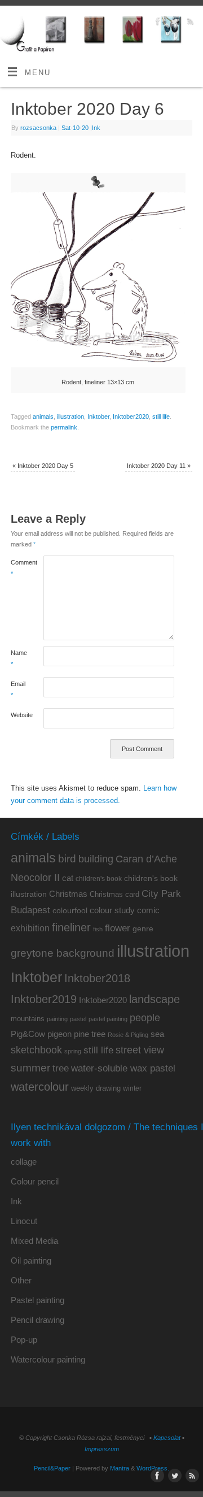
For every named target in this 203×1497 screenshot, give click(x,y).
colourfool (69, 910)
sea (157, 1034)
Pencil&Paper (52, 1468)
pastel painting (108, 1019)
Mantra (119, 1468)
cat (67, 878)
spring (72, 1051)
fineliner (71, 927)
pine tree (89, 1034)
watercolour (40, 1087)
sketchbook (36, 1050)
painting (57, 1019)
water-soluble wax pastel (123, 1068)
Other (21, 1280)
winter (132, 1088)
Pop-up (24, 1339)
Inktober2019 (44, 998)
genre (143, 928)
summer (30, 1068)
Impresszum (102, 1449)
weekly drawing (96, 1088)
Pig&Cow (28, 1034)
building (95, 859)
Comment (19, 567)
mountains (28, 1018)
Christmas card (114, 894)
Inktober (98, 416)
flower (117, 928)
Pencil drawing (37, 1320)
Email (18, 689)
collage (24, 1161)
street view (140, 1050)
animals (43, 416)
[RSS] (189, 23)
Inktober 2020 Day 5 (42, 465)
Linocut (24, 1221)
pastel (78, 1019)
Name (19, 658)
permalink (64, 427)
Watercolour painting (48, 1359)
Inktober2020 (131, 416)
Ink (96, 127)
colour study (112, 910)
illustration (70, 416)
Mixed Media (34, 1241)
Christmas (68, 894)
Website (19, 714)
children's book (99, 879)
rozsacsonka (38, 127)
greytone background (62, 953)
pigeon (59, 1034)
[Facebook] (156, 23)
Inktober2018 (97, 978)
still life (161, 416)
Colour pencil (35, 1181)
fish (98, 929)
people (145, 1017)
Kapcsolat (166, 1437)
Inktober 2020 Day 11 (159, 465)
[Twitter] (173, 23)
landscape (154, 999)
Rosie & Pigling (128, 1034)
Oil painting (31, 1260)
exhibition (30, 928)
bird (67, 859)
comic (148, 910)
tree (60, 1068)
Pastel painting (37, 1300)
